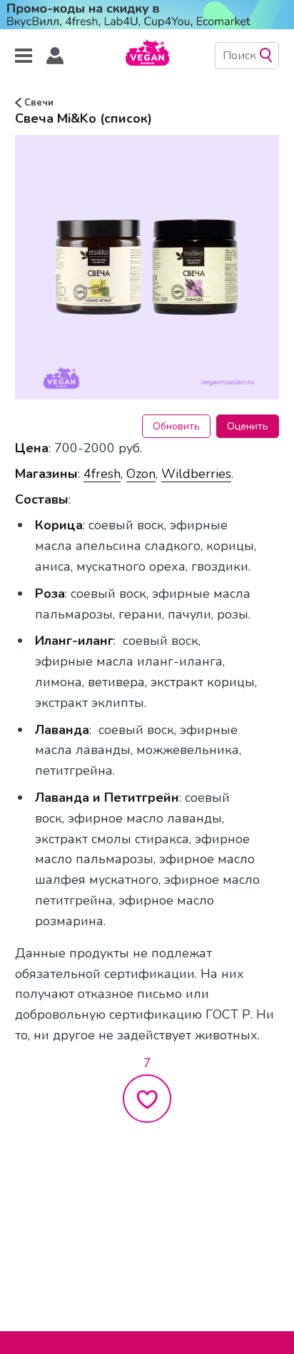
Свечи (37, 102)
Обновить (176, 426)
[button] (55, 56)
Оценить (247, 426)
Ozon (141, 473)
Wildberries (196, 473)
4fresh (102, 473)
